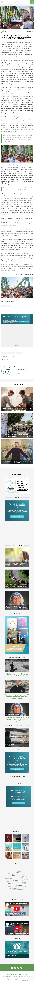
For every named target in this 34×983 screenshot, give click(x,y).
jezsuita (4, 353)
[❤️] (8, 838)
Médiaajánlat (10, 974)
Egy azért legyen (9, 744)
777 (6, 31)
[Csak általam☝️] (25, 847)
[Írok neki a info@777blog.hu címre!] (19, 373)
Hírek (9, 306)
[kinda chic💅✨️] (8, 855)
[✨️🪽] (17, 855)
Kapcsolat (24, 974)
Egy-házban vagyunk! (10, 955)
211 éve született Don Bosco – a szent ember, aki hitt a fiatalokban (17, 461)
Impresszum (18, 974)
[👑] (8, 847)
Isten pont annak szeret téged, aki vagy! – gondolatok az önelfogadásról (16, 563)
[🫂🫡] (25, 838)
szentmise (20, 353)
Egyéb (3, 306)
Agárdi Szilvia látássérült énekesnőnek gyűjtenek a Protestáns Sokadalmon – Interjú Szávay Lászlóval (17, 435)
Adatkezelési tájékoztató (9, 976)
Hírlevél (18, 976)
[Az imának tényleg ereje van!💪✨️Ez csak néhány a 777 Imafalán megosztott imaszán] (17, 847)
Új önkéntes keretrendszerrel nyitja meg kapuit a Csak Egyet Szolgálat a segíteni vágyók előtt (17, 409)
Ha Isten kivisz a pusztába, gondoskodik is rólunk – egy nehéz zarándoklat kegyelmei (16, 585)
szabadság (12, 353)
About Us (22, 976)
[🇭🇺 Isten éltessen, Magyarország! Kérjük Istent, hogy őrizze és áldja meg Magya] (25, 855)
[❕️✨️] (17, 838)
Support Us (28, 976)
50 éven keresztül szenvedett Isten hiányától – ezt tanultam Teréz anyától (16, 607)
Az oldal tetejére (26, 980)
